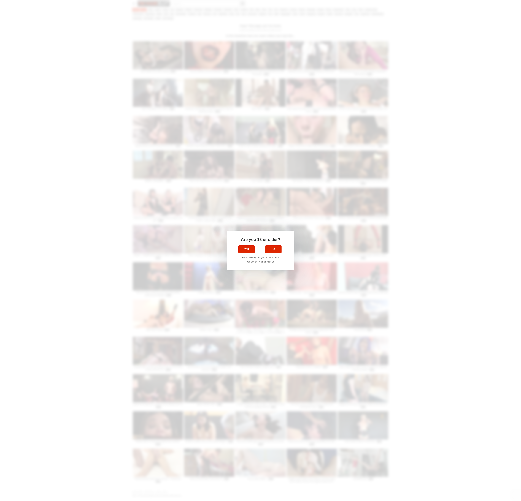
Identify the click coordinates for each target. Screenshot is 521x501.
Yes (246, 249)
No (273, 249)
